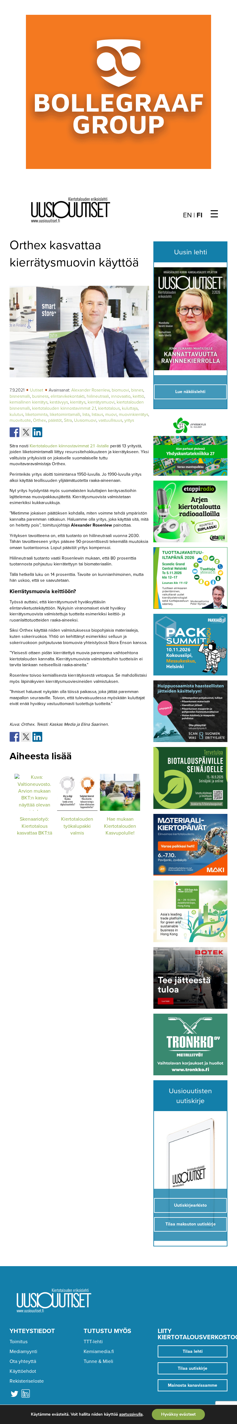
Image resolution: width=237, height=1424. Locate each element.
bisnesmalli (20, 396)
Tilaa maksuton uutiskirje (190, 1224)
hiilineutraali (98, 396)
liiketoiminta (36, 414)
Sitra (68, 420)
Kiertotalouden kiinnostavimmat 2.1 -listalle (69, 446)
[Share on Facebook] (14, 432)
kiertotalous (109, 408)
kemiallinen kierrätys (29, 402)
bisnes (137, 390)
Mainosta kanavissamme (192, 1385)
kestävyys (59, 402)
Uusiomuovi (85, 420)
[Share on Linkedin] (37, 432)
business (40, 396)
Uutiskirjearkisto (190, 1205)
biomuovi (120, 390)
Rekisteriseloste (27, 1381)
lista (85, 414)
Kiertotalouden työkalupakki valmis (77, 826)
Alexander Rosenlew (90, 390)
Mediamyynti (23, 1351)
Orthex (39, 420)
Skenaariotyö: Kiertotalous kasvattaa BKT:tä (34, 826)
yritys (129, 420)
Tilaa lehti (193, 1351)
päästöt (55, 420)
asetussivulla (131, 1414)
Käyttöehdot (23, 1371)
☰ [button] (214, 214)
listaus (97, 414)
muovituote (20, 420)
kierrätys (77, 402)
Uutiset (37, 390)
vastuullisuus (110, 420)
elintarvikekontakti (68, 396)
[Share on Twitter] (26, 432)
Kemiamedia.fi (99, 1351)
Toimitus (18, 1342)
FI (199, 215)
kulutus (16, 414)
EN (187, 215)
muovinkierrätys (133, 414)
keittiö (138, 396)
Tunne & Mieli (98, 1361)
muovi (111, 414)
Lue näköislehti (190, 391)
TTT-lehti (93, 1342)
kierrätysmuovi (101, 402)
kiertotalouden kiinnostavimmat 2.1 (64, 408)
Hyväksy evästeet (178, 1414)
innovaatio (121, 396)
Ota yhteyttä (23, 1361)
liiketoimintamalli (65, 414)
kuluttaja (130, 408)
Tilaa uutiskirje (192, 1368)
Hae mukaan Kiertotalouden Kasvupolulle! (120, 826)
